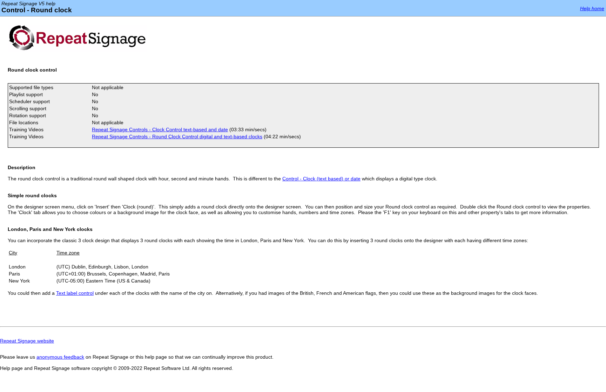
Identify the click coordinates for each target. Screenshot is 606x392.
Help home (592, 8)
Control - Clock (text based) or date (321, 178)
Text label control (75, 293)
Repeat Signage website (27, 341)
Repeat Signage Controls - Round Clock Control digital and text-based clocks (177, 136)
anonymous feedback (60, 357)
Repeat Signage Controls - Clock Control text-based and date (160, 129)
